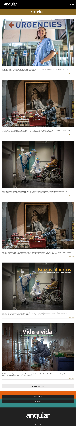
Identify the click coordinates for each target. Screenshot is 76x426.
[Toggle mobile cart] (70, 4)
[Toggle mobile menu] (73, 4)
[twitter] (35, 424)
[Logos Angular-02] (38, 410)
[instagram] (40, 424)
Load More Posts (38, 386)
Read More (71, 73)
